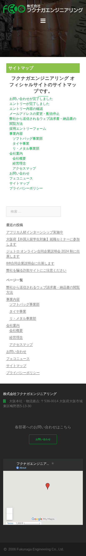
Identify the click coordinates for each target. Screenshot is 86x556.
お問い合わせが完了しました (31, 99)
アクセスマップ (24, 168)
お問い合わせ (19, 173)
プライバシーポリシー (26, 188)
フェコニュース (21, 178)
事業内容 (16, 133)
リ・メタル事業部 (26, 148)
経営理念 (19, 163)
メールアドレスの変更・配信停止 (34, 113)
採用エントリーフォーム (27, 128)
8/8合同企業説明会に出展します (30, 263)
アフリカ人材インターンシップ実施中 (34, 232)
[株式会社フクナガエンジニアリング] (43, 8)
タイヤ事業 (21, 143)
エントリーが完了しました (29, 103)
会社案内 (16, 153)
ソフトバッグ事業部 (28, 138)
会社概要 (19, 158)
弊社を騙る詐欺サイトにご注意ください (36, 270)
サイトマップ (19, 183)
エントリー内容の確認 (26, 108)
